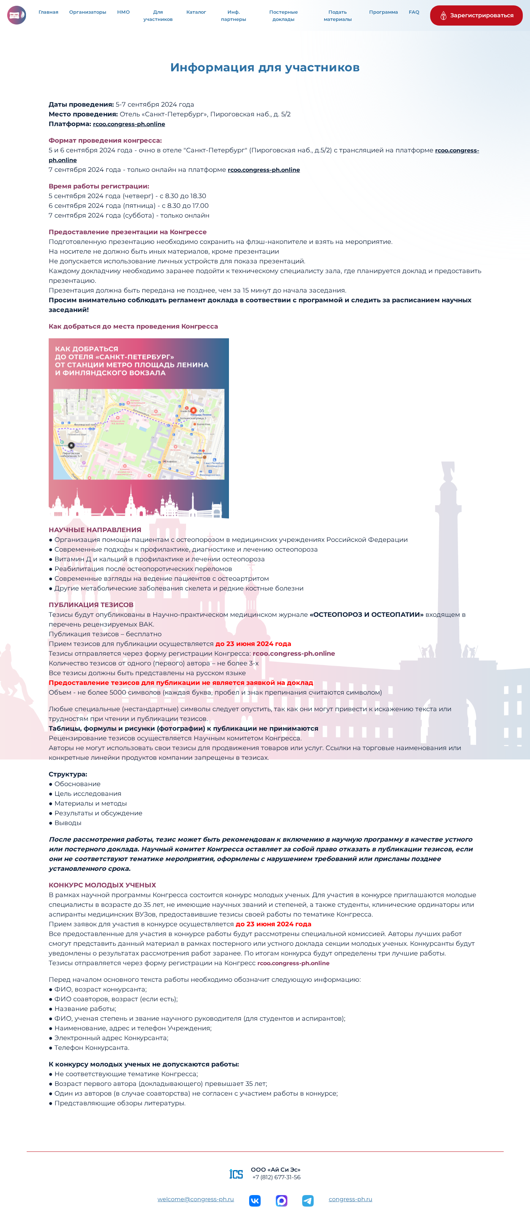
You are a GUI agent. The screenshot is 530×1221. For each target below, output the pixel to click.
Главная (48, 12)
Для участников (158, 15)
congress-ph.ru (350, 1199)
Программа (383, 12)
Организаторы (87, 12)
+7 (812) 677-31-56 (276, 1177)
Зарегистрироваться (482, 15)
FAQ (414, 12)
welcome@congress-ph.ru (196, 1199)
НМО (123, 12)
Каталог (196, 12)
